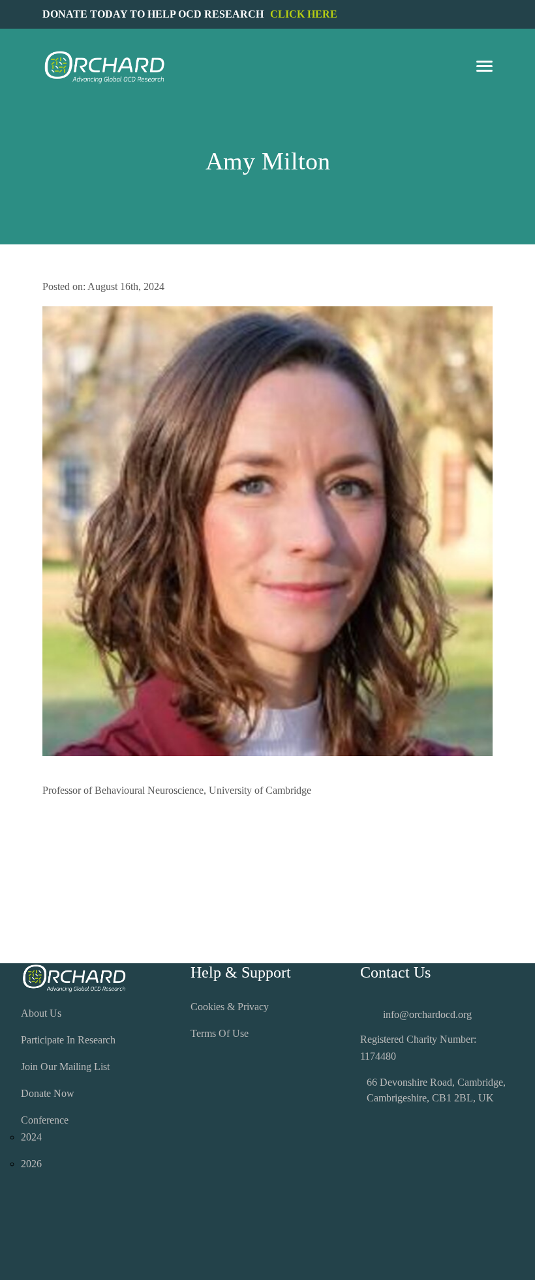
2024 (31, 1136)
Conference (45, 1120)
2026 (31, 1163)
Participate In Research (68, 1039)
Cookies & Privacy (230, 1006)
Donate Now (47, 1093)
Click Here (303, 14)
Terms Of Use (220, 1033)
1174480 (378, 1056)
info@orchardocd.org (427, 1014)
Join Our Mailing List (65, 1066)
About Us (41, 1013)
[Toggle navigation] (484, 67)
